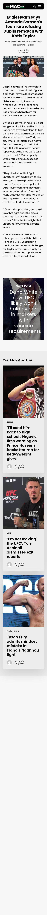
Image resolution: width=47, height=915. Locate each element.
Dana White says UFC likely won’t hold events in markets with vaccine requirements (23, 309)
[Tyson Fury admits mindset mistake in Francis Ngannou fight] (23, 622)
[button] (39, 6)
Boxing (10, 422)
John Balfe (23, 50)
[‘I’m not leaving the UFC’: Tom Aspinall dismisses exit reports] (23, 524)
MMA (9, 533)
